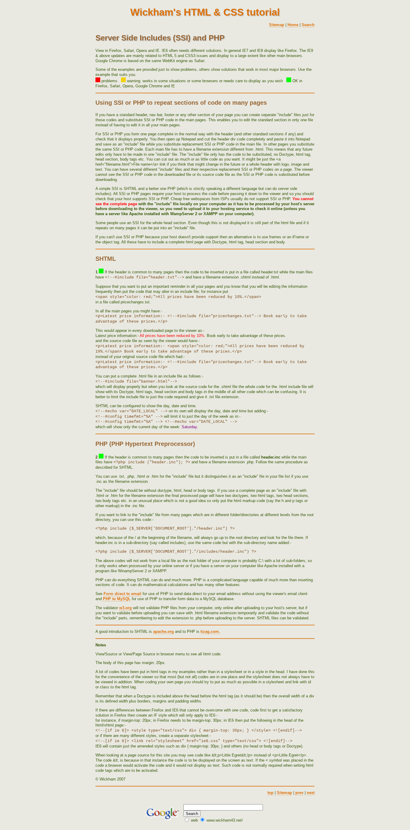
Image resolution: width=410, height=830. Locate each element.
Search (308, 25)
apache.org (163, 631)
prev (299, 792)
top (270, 792)
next (311, 792)
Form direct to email (122, 593)
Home (293, 25)
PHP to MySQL (117, 599)
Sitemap (276, 25)
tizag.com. (210, 631)
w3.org (125, 608)
